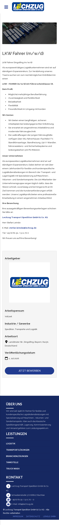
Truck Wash (13, 468)
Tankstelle (12, 462)
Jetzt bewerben (29, 370)
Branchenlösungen (17, 456)
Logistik (10, 443)
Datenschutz (33, 516)
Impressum (18, 516)
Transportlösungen (17, 450)
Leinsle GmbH (49, 516)
